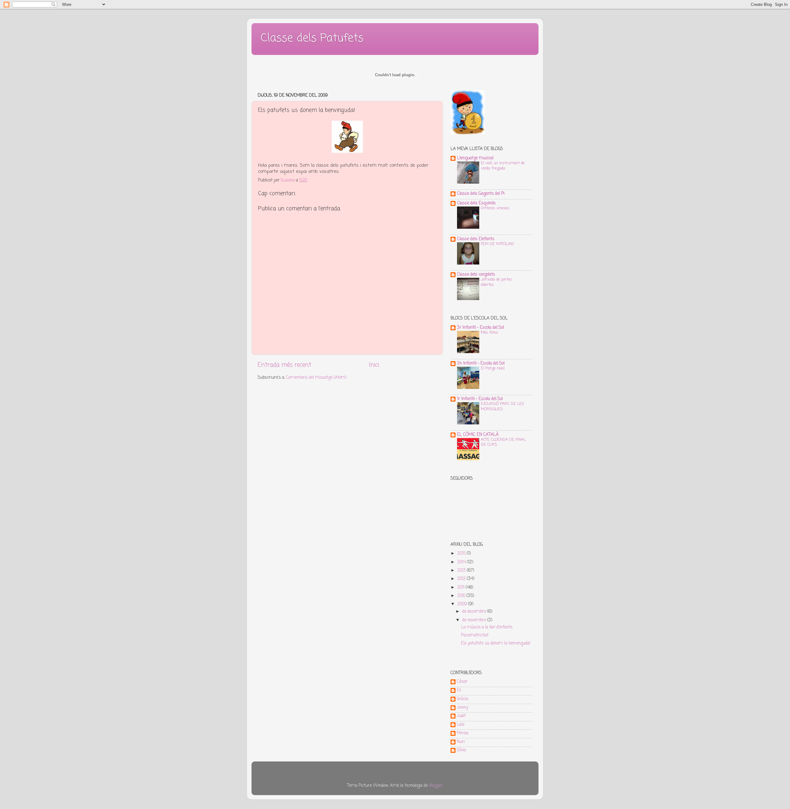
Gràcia (462, 699)
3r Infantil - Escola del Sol (480, 327)
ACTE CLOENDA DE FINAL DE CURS (503, 442)
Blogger (436, 785)
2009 (462, 604)
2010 (462, 596)
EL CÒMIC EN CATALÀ (478, 435)
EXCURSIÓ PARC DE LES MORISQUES (502, 406)
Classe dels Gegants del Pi (481, 193)
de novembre (474, 620)
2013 (462, 570)
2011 (461, 587)
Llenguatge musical (475, 158)
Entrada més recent (284, 365)
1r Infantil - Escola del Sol (480, 399)
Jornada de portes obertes (496, 282)
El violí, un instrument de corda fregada (503, 165)
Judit (461, 716)
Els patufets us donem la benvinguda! (495, 643)
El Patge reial (493, 368)
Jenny (462, 708)
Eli (459, 691)
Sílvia (461, 750)
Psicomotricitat (475, 635)
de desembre (474, 611)
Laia (460, 725)
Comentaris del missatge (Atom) (316, 377)
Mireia (462, 733)
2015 (462, 553)
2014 (462, 562)
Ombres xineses (495, 208)
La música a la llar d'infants (487, 627)
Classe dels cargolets (476, 274)
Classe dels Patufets (312, 38)
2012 (462, 579)
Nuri (461, 742)
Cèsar (462, 682)
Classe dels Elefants (475, 239)
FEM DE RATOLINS (497, 244)
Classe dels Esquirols (476, 203)
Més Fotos (489, 333)
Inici (374, 365)
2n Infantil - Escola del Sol (481, 363)
